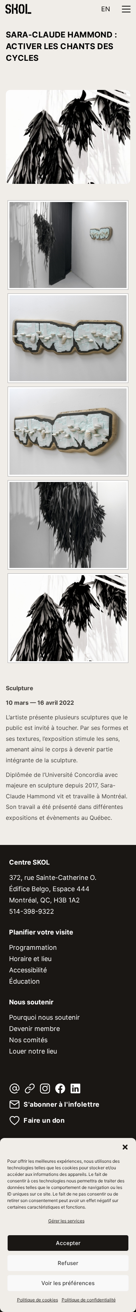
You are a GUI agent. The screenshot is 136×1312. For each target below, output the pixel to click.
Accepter (68, 1243)
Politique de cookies (37, 1300)
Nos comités (28, 1040)
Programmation (33, 947)
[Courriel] (14, 1088)
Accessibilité (28, 970)
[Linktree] (29, 1088)
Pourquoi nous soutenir (44, 1017)
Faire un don (44, 1120)
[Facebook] (60, 1088)
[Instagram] (45, 1088)
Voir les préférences (68, 1283)
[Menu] (126, 9)
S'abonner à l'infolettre (62, 1104)
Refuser (68, 1263)
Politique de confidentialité (89, 1300)
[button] (125, 1147)
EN (105, 9)
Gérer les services (66, 1221)
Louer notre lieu (33, 1051)
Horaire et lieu (30, 959)
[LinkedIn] (75, 1088)
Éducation (24, 981)
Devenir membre (34, 1028)
